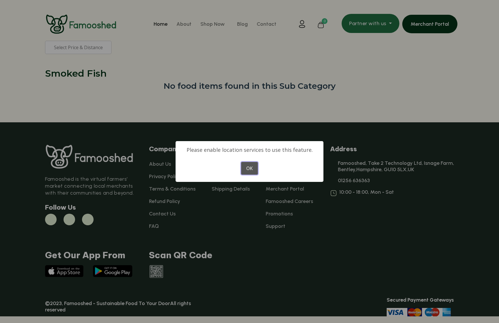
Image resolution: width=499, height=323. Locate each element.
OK (249, 168)
